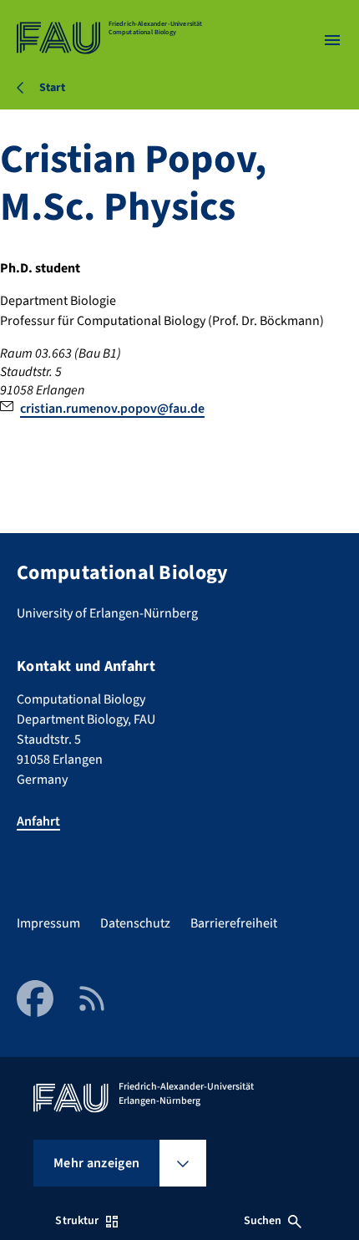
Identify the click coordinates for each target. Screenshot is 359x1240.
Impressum (48, 923)
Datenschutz (135, 923)
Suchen (263, 1220)
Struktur (77, 1220)
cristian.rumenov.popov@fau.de (112, 408)
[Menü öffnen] (332, 40)
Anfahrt (38, 821)
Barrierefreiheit (233, 923)
